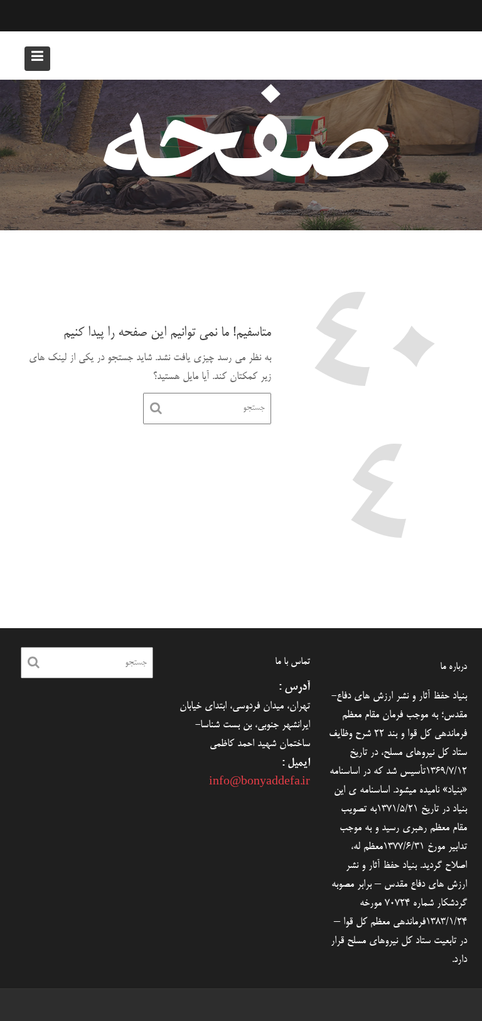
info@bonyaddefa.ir (259, 782)
